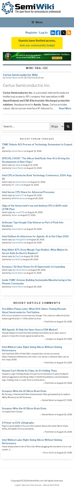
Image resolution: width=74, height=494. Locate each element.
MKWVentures (18, 198)
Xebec (14, 215)
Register (31, 32)
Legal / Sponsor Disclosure (28, 485)
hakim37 (19, 195)
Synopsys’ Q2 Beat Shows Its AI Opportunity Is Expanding (33, 266)
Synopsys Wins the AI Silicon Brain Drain (24, 391)
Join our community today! (37, 45)
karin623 (16, 259)
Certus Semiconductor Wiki (20, 74)
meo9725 (19, 212)
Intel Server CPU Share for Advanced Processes (28, 192)
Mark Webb (48, 452)
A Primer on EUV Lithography (18, 422)
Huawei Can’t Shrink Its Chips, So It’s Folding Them (29, 370)
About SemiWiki (51, 485)
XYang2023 (20, 239)
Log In (43, 32)
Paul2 (18, 256)
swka (17, 165)
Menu (39, 22)
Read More (65, 108)
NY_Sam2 (16, 185)
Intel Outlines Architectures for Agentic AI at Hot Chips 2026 (35, 236)
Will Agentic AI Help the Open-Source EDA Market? (30, 329)
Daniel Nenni (12, 77)
